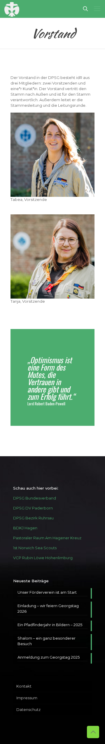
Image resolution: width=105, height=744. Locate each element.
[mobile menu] (97, 9)
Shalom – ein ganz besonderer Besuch (47, 641)
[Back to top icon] (93, 732)
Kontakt (24, 686)
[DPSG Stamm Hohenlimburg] (11, 8)
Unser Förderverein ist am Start (47, 592)
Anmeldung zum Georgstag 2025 (49, 657)
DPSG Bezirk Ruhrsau (33, 518)
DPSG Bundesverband (34, 498)
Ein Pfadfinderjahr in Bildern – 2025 (50, 624)
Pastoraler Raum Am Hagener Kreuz (47, 537)
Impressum (26, 697)
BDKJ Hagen (25, 528)
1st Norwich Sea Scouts (35, 547)
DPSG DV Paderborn (33, 508)
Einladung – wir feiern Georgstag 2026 (48, 608)
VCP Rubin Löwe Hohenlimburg (43, 557)
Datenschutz (28, 709)
